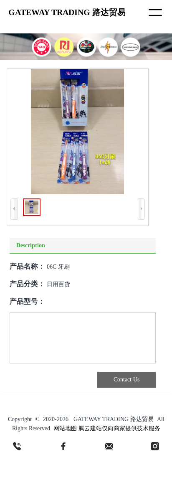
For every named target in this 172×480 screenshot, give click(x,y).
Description (30, 245)
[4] (155, 446)
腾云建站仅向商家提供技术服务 (119, 428)
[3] (109, 446)
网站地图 (65, 428)
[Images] (77, 131)
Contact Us (126, 379)
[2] (63, 446)
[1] (17, 446)
